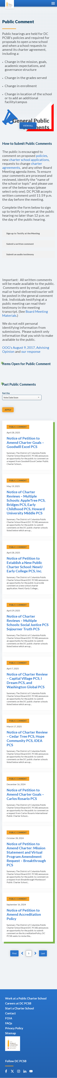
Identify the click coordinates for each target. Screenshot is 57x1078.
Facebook (6, 1071)
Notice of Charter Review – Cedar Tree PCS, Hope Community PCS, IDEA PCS (27, 738)
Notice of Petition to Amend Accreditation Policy (24, 914)
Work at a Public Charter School (25, 998)
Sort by (6, 393)
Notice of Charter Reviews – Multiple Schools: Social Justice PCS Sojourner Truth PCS (28, 622)
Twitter (12, 1071)
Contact (10, 1013)
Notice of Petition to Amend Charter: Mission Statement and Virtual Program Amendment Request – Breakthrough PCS (26, 854)
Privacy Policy (14, 1028)
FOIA (8, 1018)
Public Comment (18, 427)
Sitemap (10, 1033)
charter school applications (29, 160)
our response (30, 351)
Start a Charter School (19, 1008)
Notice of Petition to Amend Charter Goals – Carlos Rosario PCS (25, 794)
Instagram (18, 1071)
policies (41, 156)
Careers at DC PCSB (18, 1003)
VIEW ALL (28, 125)
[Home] (9, 4)
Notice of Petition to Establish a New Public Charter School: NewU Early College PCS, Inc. (24, 564)
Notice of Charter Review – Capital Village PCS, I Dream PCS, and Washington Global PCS (27, 680)
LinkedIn (24, 1071)
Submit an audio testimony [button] (20, 254)
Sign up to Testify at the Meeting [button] (23, 233)
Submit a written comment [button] (20, 243)
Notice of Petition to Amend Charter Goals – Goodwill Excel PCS (25, 442)
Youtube (31, 1071)
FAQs (8, 1023)
